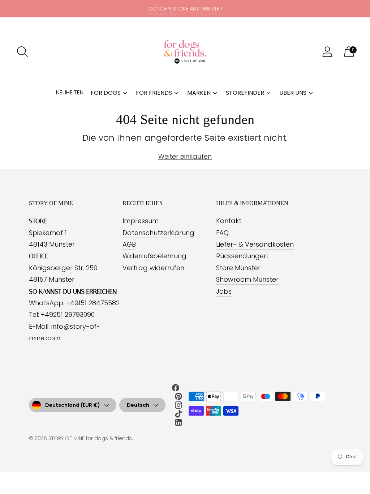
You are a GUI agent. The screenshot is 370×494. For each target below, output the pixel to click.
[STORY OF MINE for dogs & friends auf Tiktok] (178, 415)
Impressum (140, 220)
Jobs (224, 291)
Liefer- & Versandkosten (255, 244)
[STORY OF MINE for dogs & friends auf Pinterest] (178, 398)
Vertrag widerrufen (153, 267)
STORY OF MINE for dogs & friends (90, 438)
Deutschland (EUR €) (72, 405)
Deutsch (138, 405)
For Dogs (106, 93)
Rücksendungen (242, 255)
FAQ (222, 232)
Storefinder (245, 93)
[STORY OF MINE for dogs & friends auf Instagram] (178, 406)
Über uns (292, 93)
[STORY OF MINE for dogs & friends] (185, 52)
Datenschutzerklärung (158, 232)
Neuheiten (69, 92)
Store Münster (238, 267)
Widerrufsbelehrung (154, 255)
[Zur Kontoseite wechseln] (327, 52)
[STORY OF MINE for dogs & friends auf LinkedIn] (178, 424)
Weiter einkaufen (185, 156)
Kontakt (228, 220)
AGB (129, 244)
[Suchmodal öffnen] (22, 52)
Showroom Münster (247, 279)
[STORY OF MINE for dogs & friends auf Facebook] (175, 389)
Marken (199, 93)
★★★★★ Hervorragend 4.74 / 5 (185, 8)
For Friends (154, 93)
